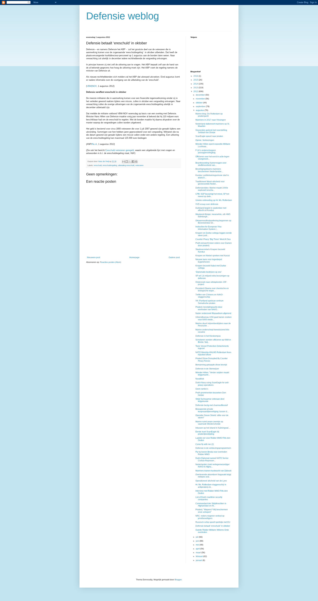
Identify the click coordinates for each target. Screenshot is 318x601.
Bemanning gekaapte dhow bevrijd (211, 365)
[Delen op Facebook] (133, 161)
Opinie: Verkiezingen (204, 140)
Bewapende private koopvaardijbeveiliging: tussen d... (212, 410)
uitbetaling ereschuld (126, 165)
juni (198, 541)
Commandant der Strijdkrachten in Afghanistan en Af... (210, 504)
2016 (196, 76)
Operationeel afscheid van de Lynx (211, 481)
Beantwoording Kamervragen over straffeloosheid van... (210, 164)
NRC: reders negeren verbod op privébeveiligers (209, 517)
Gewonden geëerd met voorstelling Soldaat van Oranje (211, 131)
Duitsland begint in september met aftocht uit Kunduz (210, 209)
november (200, 99)
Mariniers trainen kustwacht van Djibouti (213, 471)
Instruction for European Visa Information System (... (208, 228)
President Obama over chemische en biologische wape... (212, 289)
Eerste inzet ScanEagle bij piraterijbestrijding (207, 433)
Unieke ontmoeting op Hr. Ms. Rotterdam (213, 200)
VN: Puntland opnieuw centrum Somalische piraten (209, 302)
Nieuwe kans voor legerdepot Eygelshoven (208, 260)
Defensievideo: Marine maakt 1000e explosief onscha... (211, 189)
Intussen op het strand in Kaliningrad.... (212, 428)
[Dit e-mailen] (123, 161)
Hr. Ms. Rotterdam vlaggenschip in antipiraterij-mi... (210, 485)
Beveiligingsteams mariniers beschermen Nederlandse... (209, 170)
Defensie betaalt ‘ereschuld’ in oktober (212, 526)
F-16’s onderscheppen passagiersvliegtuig (205, 151)
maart (198, 552)
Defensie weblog (122, 15)
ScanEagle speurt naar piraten (209, 136)
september (201, 106)
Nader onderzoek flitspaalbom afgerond (213, 313)
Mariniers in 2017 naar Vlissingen (210, 120)
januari (199, 560)
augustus (200, 110)
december (200, 95)
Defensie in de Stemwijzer (207, 369)
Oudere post (174, 257)
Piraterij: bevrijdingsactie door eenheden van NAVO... (208, 308)
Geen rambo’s (201, 389)
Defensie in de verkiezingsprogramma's (213, 448)
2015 (196, 80)
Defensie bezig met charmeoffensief (211, 405)
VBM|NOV (92, 86)
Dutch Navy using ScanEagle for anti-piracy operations (212, 383)
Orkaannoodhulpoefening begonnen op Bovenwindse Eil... (213, 221)
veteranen (139, 165)
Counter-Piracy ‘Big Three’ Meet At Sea (213, 239)
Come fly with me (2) (204, 444)
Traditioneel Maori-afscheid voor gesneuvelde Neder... (210, 182)
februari (199, 556)
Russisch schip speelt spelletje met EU (212, 522)
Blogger (178, 580)
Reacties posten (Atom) (110, 262)
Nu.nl (94, 144)
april (198, 549)
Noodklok (199, 379)
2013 (196, 87)
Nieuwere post (93, 257)
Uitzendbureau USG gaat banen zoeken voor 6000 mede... (213, 318)
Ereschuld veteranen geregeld (119, 150)
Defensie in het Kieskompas (208, 336)
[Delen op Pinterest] (136, 161)
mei (198, 545)
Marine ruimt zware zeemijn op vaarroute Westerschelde (209, 422)
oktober (199, 103)
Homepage (134, 257)
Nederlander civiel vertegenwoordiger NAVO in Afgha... (212, 465)
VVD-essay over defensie (206, 204)
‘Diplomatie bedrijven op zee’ (208, 272)
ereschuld (98, 165)
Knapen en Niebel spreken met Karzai (212, 255)
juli (197, 537)
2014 (196, 84)
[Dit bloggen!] (126, 161)
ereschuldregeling (110, 165)
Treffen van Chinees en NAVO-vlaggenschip (209, 295)
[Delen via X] (130, 161)
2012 (196, 91)
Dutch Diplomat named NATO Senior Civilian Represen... (211, 459)
